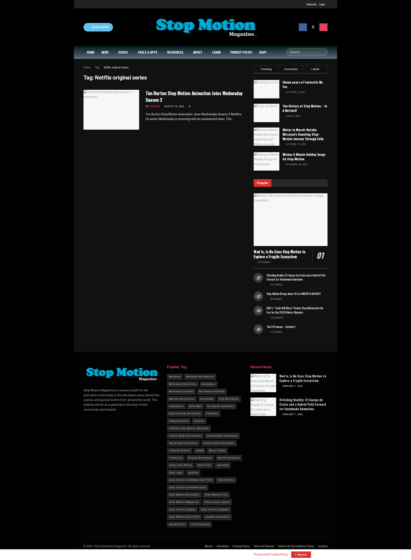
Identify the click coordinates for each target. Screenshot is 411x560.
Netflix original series (116, 67)
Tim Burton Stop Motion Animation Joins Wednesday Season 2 (194, 96)
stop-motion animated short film (190, 480)
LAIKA (199, 450)
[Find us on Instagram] (323, 27)
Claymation (176, 406)
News (105, 52)
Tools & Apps (147, 52)
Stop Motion (226, 480)
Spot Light (176, 472)
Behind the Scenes (182, 399)
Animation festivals (212, 391)
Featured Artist (179, 421)
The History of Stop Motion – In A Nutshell (305, 108)
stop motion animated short (187, 487)
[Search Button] (324, 52)
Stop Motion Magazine (184, 502)
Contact (323, 546)
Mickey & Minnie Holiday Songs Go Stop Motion (304, 156)
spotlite (193, 472)
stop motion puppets (215, 509)
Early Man (195, 406)
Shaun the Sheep (180, 465)
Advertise (222, 546)
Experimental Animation (185, 413)
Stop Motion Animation (184, 494)
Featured (212, 413)
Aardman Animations (200, 376)
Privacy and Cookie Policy (271, 554)
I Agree (301, 554)
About (197, 52)
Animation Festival (181, 391)
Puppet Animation (200, 457)
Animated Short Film (182, 384)
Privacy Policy (241, 52)
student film (177, 524)
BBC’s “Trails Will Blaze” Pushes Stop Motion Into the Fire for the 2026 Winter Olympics (295, 310)
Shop (263, 52)
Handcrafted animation (222, 435)
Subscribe (311, 4)
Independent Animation (219, 443)
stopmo (154, 106)
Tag (97, 67)
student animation (217, 516)
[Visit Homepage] (205, 27)
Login (322, 4)
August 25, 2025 (174, 106)
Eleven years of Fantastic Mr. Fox (303, 84)
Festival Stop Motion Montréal (189, 428)
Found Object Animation (185, 435)
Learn (216, 52)
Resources (175, 52)
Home (91, 52)
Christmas (206, 399)
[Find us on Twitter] (313, 27)
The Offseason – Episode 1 (281, 326)
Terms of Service (263, 546)
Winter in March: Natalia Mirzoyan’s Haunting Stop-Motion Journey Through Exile (303, 134)
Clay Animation (229, 399)
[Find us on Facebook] (303, 27)
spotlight (223, 465)
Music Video (217, 450)
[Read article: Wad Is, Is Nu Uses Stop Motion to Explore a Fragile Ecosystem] (291, 219)
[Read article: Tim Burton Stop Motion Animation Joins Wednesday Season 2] (111, 110)
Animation (208, 384)
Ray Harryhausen (229, 457)
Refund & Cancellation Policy (296, 546)
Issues (123, 52)
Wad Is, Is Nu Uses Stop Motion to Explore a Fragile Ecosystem (279, 254)
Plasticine (176, 457)
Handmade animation (183, 443)
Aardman (175, 376)
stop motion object (217, 502)
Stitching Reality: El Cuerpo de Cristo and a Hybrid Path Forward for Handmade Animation (296, 277)
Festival (199, 421)
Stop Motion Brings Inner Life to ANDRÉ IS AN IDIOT (294, 293)
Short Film (204, 465)
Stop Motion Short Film (184, 516)
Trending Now (200, 524)
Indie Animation (179, 450)
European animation (220, 406)
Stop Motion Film (216, 494)
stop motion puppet (182, 509)
